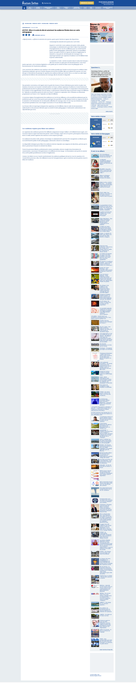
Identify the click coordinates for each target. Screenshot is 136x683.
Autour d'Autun (38, 8)
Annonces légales (87, 3)
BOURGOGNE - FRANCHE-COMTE (76, 8)
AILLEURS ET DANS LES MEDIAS (107, 8)
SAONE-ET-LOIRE (66, 8)
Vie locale (29, 8)
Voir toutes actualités (106, 649)
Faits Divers (58, 8)
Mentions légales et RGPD (95, 675)
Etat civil (91, 8)
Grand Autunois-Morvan (48, 8)
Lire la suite (109, 111)
